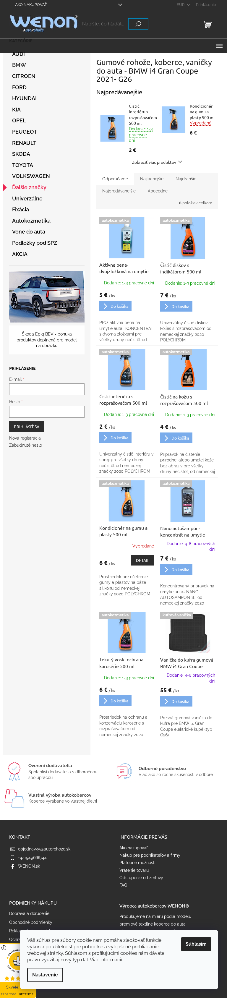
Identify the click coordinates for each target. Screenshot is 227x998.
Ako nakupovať (31, 4)
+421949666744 (32, 857)
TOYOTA (22, 165)
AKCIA (19, 254)
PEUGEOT (24, 132)
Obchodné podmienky (30, 922)
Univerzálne (27, 198)
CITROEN (23, 76)
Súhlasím (196, 944)
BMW (19, 65)
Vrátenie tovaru (134, 870)
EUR (181, 4)
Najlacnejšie (151, 178)
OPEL (19, 120)
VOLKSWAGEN (31, 176)
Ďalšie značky (29, 187)
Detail (142, 560)
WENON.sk (29, 866)
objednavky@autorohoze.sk (44, 849)
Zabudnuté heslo (25, 445)
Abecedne (158, 191)
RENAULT (24, 143)
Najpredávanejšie (119, 191)
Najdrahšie (186, 178)
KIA (16, 109)
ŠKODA (21, 154)
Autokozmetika (31, 221)
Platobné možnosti (137, 862)
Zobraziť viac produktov (154, 162)
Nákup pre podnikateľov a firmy (149, 855)
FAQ (123, 885)
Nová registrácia (25, 438)
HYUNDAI (24, 98)
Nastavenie (45, 975)
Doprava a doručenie (29, 913)
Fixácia (20, 209)
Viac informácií (106, 960)
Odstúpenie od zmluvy (141, 877)
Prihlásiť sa (26, 426)
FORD (19, 87)
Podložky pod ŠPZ (34, 243)
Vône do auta (28, 232)
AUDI (18, 54)
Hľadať (138, 24)
